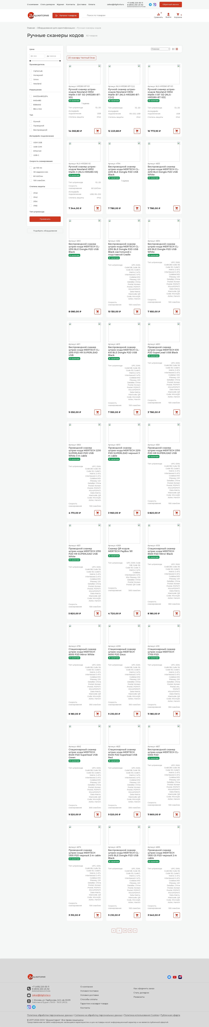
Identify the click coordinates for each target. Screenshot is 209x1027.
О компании (32, 4)
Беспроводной (40, 130)
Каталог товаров (68, 15)
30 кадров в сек (40, 172)
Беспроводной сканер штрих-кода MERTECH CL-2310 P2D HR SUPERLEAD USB (84, 351)
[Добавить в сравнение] (99, 65)
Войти (168, 17)
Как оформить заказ (144, 988)
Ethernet (37, 151)
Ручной (36, 121)
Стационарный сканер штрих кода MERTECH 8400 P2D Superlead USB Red (122, 753)
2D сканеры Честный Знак (81, 58)
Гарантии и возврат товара (94, 1003)
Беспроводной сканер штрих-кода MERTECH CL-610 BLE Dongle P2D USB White (163, 248)
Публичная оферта (170, 1015)
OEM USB (37, 142)
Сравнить (158, 15)
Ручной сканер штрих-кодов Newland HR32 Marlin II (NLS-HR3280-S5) (83, 169)
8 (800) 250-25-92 (135, 5)
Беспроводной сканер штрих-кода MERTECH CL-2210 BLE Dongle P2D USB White (163, 170)
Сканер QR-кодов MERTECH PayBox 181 (120, 550)
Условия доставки (89, 995)
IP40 (35, 193)
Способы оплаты (89, 999)
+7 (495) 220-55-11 (135, 3)
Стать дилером (47, 4)
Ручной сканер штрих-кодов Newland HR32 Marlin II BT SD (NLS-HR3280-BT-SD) (161, 93)
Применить (45, 219)
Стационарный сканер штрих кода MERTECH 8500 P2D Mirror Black (161, 551)
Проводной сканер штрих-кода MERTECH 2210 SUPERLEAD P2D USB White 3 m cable (85, 452)
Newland (37, 84)
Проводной (38, 126)
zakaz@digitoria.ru (115, 5)
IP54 (35, 201)
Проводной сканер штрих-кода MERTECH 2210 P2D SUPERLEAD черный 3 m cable (124, 452)
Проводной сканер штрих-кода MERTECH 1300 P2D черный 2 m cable (85, 853)
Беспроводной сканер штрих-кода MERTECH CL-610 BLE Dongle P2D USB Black (123, 351)
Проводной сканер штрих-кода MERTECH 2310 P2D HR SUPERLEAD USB (164, 450)
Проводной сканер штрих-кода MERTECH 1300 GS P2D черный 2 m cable (162, 854)
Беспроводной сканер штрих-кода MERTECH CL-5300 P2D (163, 752)
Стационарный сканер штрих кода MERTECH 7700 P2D (161, 652)
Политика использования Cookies (141, 1015)
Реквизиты (139, 997)
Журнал (60, 4)
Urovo (36, 79)
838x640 (37, 105)
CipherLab (38, 71)
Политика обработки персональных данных (50, 1015)
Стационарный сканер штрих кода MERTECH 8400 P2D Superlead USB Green (83, 753)
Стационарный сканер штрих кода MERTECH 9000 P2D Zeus (122, 652)
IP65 (35, 206)
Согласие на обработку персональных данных (98, 1015)
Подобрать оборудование (45, 231)
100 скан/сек (39, 180)
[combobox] (116, 15)
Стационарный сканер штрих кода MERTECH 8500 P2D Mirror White (82, 652)
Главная (31, 28)
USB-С (36, 155)
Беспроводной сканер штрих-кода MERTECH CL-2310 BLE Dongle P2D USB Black (84, 248)
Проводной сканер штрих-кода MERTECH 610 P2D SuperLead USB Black (163, 350)
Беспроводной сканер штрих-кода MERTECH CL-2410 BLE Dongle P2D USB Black (123, 854)
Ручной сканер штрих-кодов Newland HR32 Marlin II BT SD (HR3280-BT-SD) (85, 93)
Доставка (81, 4)
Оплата (91, 4)
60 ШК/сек (38, 176)
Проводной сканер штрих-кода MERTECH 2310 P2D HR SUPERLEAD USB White (85, 552)
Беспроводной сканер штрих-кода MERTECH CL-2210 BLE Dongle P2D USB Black (123, 170)
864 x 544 (37, 109)
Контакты (70, 4)
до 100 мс (37, 168)
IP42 (35, 197)
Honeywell (38, 75)
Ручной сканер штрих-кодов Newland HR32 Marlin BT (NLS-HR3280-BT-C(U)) (124, 93)
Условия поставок (89, 991)
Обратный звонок (171, 4)
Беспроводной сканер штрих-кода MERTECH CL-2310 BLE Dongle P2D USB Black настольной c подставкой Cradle (123, 249)
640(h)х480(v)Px (40, 96)
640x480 (37, 100)
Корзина (178, 16)
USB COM (37, 147)
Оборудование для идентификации (56, 28)
